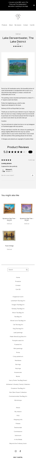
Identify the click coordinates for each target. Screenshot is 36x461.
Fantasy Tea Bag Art (18, 308)
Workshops (18, 400)
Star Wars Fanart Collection (18, 392)
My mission (18, 25)
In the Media (18, 439)
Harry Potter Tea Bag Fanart (18, 380)
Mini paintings (18, 348)
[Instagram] (15, 451)
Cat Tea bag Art (18, 324)
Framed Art (18, 344)
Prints (18, 352)
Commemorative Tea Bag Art (18, 396)
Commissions (18, 431)
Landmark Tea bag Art (18, 301)
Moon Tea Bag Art (18, 312)
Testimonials (18, 427)
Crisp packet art (18, 356)
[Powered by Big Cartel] (18, 457)
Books (18, 376)
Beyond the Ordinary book (18, 443)
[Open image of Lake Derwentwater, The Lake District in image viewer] (18, 67)
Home (18, 277)
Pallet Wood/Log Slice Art (18, 336)
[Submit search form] (27, 270)
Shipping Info (18, 419)
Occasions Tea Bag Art (18, 388)
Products (4, 25)
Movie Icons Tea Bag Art (18, 320)
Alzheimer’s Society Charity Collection (18, 384)
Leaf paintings (18, 332)
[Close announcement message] (34, 5)
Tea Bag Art (18, 316)
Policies (18, 423)
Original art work (18, 297)
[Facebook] (20, 451)
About (11, 25)
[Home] (18, 16)
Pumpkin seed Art (18, 340)
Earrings (18, 364)
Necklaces (18, 360)
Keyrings (18, 368)
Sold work (18, 435)
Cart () (32, 25)
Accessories (18, 372)
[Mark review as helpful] (33, 175)
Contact (25, 25)
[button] (27, 152)
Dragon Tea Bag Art (18, 305)
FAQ (18, 415)
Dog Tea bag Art (18, 328)
